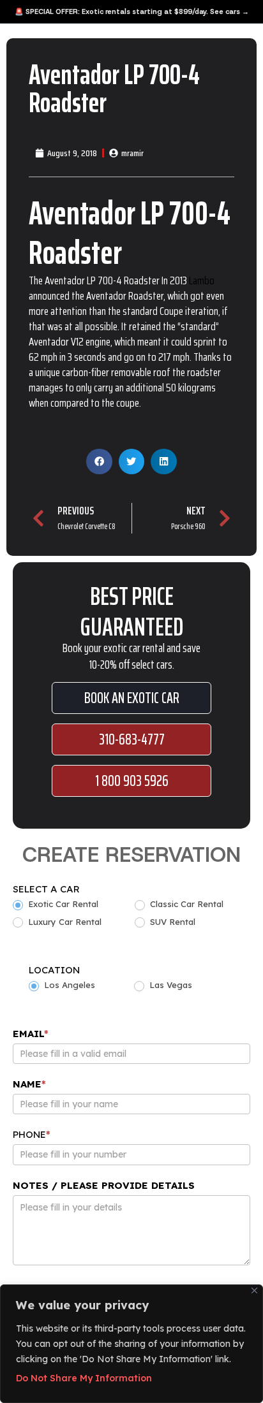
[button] (99, 462)
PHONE (31, 1134)
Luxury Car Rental (63, 922)
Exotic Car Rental (62, 904)
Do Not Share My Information (84, 1378)
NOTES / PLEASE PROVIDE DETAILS (104, 1185)
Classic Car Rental (185, 904)
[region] (131, 1343)
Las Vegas (169, 985)
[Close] (254, 1290)
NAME (29, 1084)
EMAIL (31, 1034)
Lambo (200, 280)
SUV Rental (171, 922)
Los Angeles (68, 985)
